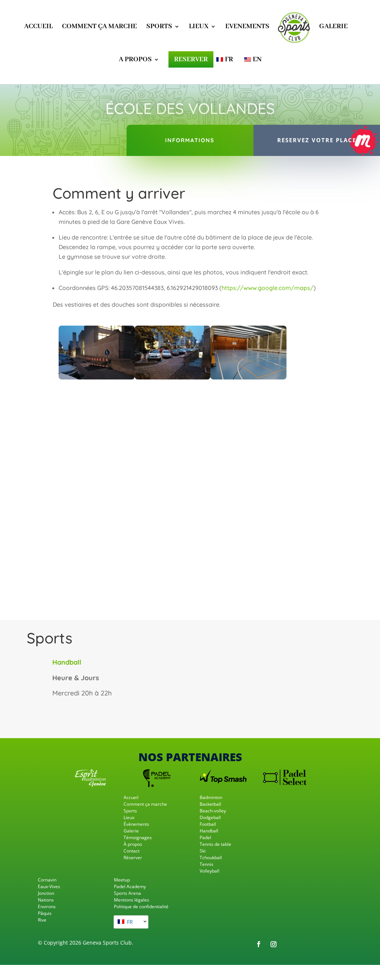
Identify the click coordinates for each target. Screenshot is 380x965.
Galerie (131, 831)
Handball (209, 831)
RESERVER (191, 59)
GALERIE (333, 27)
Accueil (131, 797)
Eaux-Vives (49, 886)
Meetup (122, 880)
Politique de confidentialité (141, 906)
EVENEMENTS (247, 27)
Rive (42, 920)
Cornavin (47, 880)
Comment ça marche (145, 804)
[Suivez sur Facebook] (259, 944)
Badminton (211, 797)
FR (129, 921)
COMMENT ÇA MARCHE (99, 27)
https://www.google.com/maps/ (268, 287)
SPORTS (159, 27)
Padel (205, 837)
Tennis (206, 864)
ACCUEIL (38, 27)
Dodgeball (210, 817)
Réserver (133, 857)
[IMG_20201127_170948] (248, 377)
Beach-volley (213, 811)
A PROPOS (135, 60)
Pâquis (45, 913)
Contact (132, 851)
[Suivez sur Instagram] (273, 944)
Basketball (210, 804)
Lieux (129, 817)
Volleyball (209, 871)
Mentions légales (131, 900)
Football (208, 824)
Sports (130, 811)
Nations (46, 900)
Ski (203, 851)
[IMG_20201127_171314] (173, 377)
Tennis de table (215, 844)
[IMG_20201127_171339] (97, 377)
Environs (47, 906)
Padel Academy (130, 886)
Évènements (136, 824)
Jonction (46, 893)
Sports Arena (127, 893)
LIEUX (199, 27)
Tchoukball (211, 857)
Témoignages (138, 837)
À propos (133, 844)
